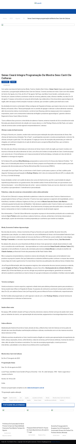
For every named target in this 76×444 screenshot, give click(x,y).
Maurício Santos (6, 435)
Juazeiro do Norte (37, 398)
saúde (29, 400)
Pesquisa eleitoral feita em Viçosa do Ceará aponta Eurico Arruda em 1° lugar (38, 430)
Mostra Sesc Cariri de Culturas (61, 398)
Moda (47, 398)
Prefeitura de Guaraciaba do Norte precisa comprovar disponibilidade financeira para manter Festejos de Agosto (13, 427)
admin (64, 435)
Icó (21, 398)
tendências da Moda (50, 400)
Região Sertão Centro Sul (16, 400)
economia (5, 82)
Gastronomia (12, 398)
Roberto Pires (42, 435)
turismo (62, 400)
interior (13, 82)
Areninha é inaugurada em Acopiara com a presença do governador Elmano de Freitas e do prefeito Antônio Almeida (62, 429)
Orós (4, 400)
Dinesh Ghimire (55, 442)
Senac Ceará (37, 400)
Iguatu (27, 398)
